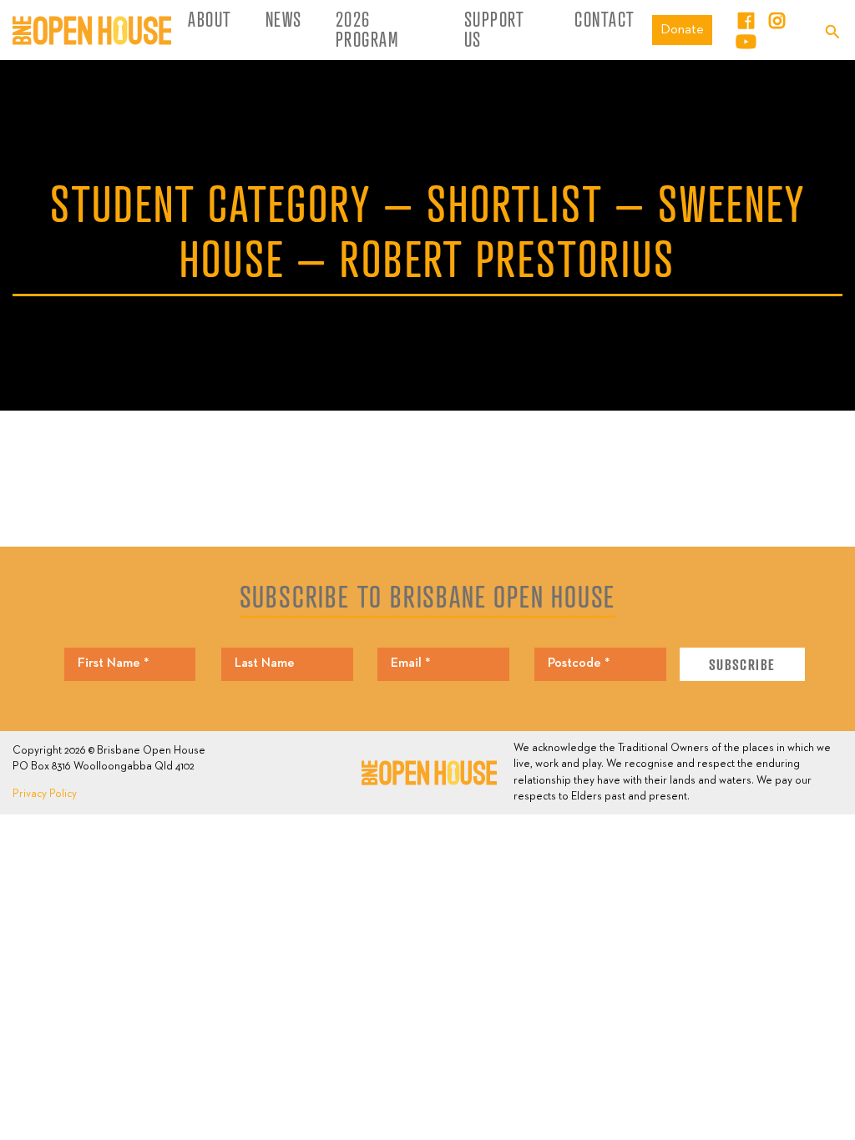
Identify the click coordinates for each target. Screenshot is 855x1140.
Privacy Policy (45, 794)
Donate (682, 30)
